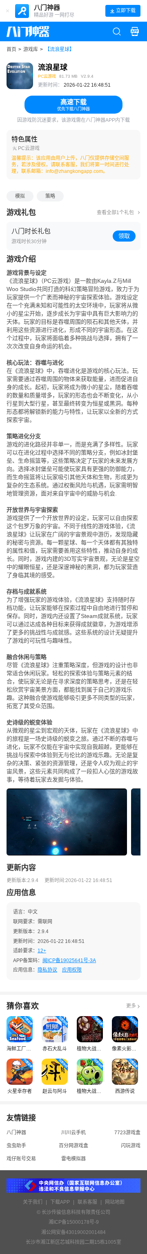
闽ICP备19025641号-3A (69, 960)
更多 (131, 1006)
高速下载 (73, 105)
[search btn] (116, 31)
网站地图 (115, 1202)
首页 (11, 49)
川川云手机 (73, 1132)
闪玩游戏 (130, 1146)
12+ (42, 951)
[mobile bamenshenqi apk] (134, 31)
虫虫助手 (16, 1146)
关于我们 (32, 1202)
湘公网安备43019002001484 (73, 1232)
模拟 (20, 196)
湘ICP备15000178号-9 (74, 1222)
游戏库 (30, 49)
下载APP (60, 1202)
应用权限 (72, 970)
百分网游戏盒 (73, 1146)
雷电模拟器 (73, 1159)
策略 (50, 196)
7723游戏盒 (127, 1132)
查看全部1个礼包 (115, 212)
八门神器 (16, 1132)
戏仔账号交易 (21, 1159)
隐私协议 (47, 970)
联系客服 (87, 1202)
